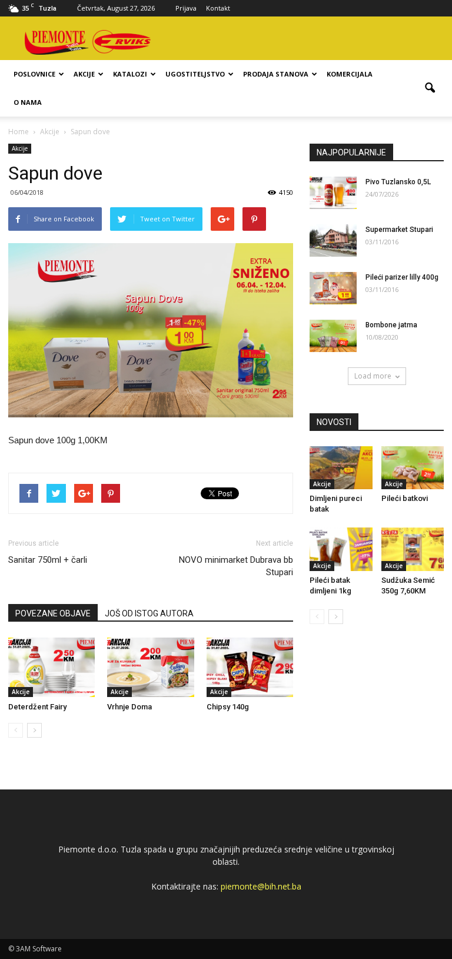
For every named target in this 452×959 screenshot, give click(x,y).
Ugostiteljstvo (195, 73)
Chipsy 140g (228, 706)
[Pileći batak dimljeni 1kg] (341, 548)
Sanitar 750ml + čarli (47, 560)
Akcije (84, 73)
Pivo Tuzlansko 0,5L (398, 182)
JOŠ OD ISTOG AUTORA (149, 613)
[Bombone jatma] (333, 336)
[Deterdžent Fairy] (51, 667)
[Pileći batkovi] (412, 467)
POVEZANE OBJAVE (53, 613)
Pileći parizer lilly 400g (401, 277)
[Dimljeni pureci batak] (341, 467)
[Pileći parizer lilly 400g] (333, 288)
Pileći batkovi (404, 498)
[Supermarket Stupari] (333, 240)
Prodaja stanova (275, 73)
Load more (372, 376)
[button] (430, 88)
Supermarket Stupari (399, 229)
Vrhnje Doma (129, 706)
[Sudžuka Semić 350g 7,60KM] (412, 548)
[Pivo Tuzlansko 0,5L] (333, 193)
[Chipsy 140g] (250, 667)
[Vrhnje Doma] (150, 667)
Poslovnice (34, 73)
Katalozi (130, 73)
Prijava (186, 8)
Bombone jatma (391, 325)
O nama (28, 102)
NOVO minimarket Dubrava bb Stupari (236, 566)
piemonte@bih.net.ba (261, 886)
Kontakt (218, 8)
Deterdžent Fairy (37, 706)
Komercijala (350, 73)
